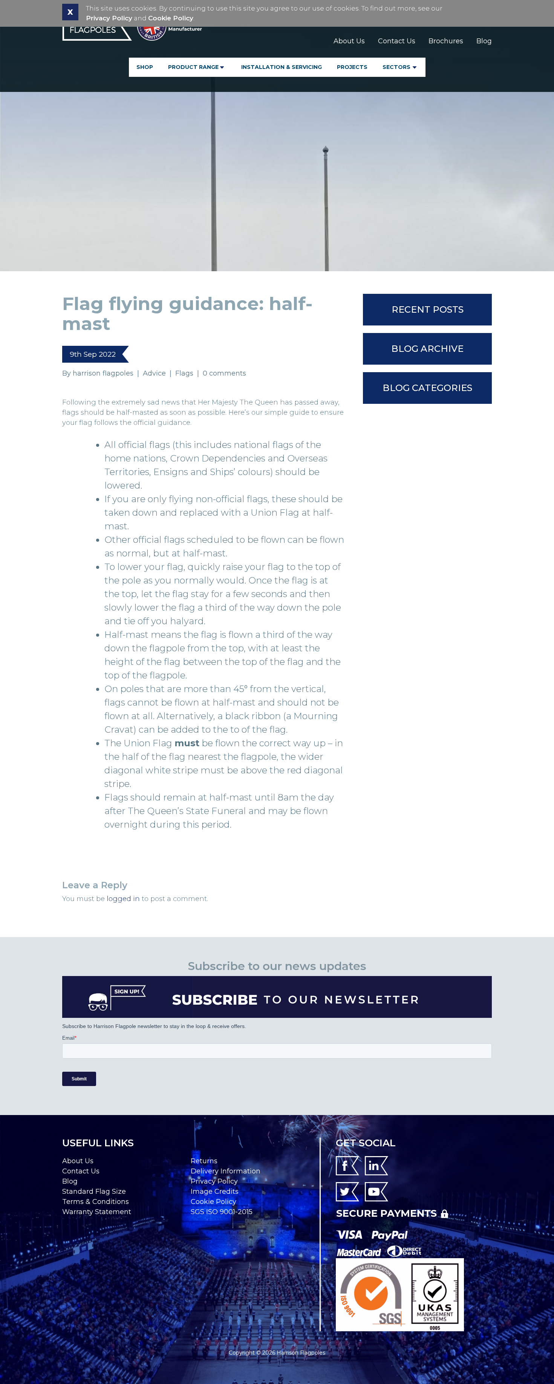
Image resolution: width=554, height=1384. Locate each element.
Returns (204, 1161)
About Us (349, 41)
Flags (184, 373)
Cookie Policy (170, 18)
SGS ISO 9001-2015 (222, 1212)
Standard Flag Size (94, 1191)
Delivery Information (225, 1171)
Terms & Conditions (95, 1202)
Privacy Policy (109, 18)
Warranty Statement (96, 1212)
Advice (154, 373)
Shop (144, 67)
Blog (484, 41)
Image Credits (215, 1191)
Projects (352, 67)
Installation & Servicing (281, 67)
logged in (123, 899)
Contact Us (396, 41)
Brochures (446, 41)
